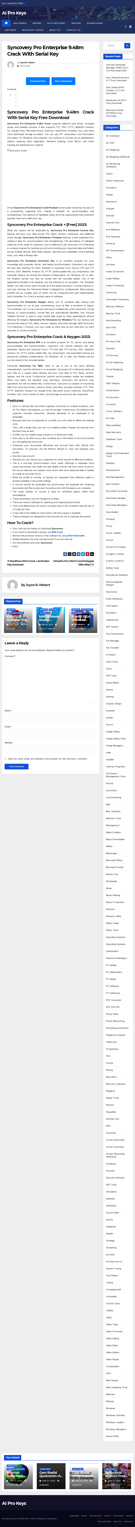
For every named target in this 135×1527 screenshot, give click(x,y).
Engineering (112, 619)
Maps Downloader (115, 839)
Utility (109, 1317)
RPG (108, 1126)
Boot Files (111, 327)
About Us (55, 30)
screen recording (115, 1147)
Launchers (111, 790)
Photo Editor (112, 1014)
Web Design (112, 1380)
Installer (110, 759)
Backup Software (115, 306)
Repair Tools (112, 1098)
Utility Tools (112, 1324)
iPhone (109, 783)
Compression (112, 390)
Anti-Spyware (113, 236)
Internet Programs (115, 766)
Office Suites (112, 923)
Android (110, 215)
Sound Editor (112, 1212)
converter (111, 404)
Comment (10, 656)
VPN (108, 1373)
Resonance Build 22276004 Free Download (114, 113)
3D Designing (112, 149)
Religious (110, 1091)
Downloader (95, 23)
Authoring (111, 292)
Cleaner (110, 376)
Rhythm (110, 1105)
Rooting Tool (112, 1119)
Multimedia (20, 23)
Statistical (111, 1226)
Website (8, 742)
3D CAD (110, 142)
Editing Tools (112, 568)
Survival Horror (114, 1261)
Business (110, 348)
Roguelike (111, 1112)
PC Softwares (113, 993)
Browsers (111, 334)
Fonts (109, 668)
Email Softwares (114, 598)
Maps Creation (113, 832)
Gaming (110, 696)
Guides (109, 717)
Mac (108, 804)
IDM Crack (57, 532)
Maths (109, 846)
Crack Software (114, 411)
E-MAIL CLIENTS (115, 561)
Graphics (110, 710)
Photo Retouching (115, 1021)
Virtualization (112, 1366)
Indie (108, 752)
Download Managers (116, 505)
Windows (11, 610)
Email (8, 726)
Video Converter (114, 1331)
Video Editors (112, 1352)
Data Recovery (56, 23)
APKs (109, 257)
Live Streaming (113, 797)
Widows (76, 23)
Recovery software (115, 1084)
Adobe (109, 194)
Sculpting (111, 1163)
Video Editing (112, 1338)
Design (109, 446)
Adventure (111, 201)
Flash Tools (112, 661)
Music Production (115, 902)
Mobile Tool (112, 874)
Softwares (111, 1205)
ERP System (112, 626)
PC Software (112, 986)
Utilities (109, 1310)
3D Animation (113, 136)
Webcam (110, 1394)
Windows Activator (15, 613)
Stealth (109, 1233)
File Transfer (112, 647)
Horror (109, 724)
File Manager (112, 640)
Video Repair (112, 1359)
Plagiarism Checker (116, 1035)
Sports (109, 1219)
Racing (109, 1070)
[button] (126, 26)
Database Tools (114, 439)
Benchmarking (113, 320)
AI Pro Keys (14, 13)
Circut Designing (114, 369)
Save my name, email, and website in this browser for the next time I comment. (47, 758)
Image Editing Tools (116, 738)
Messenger (111, 853)
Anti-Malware (113, 229)
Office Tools (112, 930)
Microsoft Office (32, 30)
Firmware (111, 654)
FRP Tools (111, 675)
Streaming (111, 1247)
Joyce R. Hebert (27, 62)
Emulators (111, 612)
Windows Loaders (115, 1422)
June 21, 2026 (16, 1481)
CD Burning (112, 355)
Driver (109, 526)
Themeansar (51, 1519)
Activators (111, 187)
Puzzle (109, 1063)
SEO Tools (111, 1184)
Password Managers (116, 958)
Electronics (111, 591)
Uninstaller (111, 1296)
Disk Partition (113, 484)
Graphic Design (114, 703)
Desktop (110, 463)
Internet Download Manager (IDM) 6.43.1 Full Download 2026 (117, 67)
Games (109, 689)
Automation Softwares (117, 299)
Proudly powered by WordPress (15, 1519)
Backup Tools (113, 313)
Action (109, 173)
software (110, 1198)
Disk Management (115, 477)
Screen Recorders (115, 1140)
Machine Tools (113, 818)
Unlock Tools (113, 1303)
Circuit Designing (114, 362)
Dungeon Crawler (115, 554)
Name (8, 710)
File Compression (115, 633)
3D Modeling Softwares (118, 156)
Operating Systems (115, 937)
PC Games (111, 965)
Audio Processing (115, 285)
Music (109, 888)
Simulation (111, 1191)
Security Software (115, 1177)
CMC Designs (113, 383)
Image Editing (113, 731)
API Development (115, 250)
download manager (116, 498)
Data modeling (113, 425)
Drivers (37, 23)
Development (87, 610)
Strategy (110, 1240)
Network (110, 909)
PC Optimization (114, 972)
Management (112, 825)
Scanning (111, 1133)
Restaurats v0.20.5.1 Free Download (115, 1476)
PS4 (108, 1056)
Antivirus (10, 30)
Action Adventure (115, 180)
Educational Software (117, 575)
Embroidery (112, 605)
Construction (112, 397)
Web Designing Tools (116, 1387)
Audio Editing (112, 278)
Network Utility (113, 916)
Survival (110, 1254)
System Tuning (113, 1268)
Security (110, 1170)
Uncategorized (113, 1289)
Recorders (111, 1077)
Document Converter (117, 491)
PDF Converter (114, 1000)
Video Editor (45, 613)
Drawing (110, 519)
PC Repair (111, 979)
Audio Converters (115, 271)
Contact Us (73, 30)
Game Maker (112, 682)
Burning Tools (113, 341)
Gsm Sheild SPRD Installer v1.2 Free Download (115, 90)
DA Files (110, 418)
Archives (110, 264)
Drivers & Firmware (116, 547)
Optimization (112, 951)
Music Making (113, 895)
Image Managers (114, 745)
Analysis (110, 208)
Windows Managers (116, 1429)
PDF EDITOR (112, 1007)
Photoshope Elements (117, 1028)
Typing (109, 1282)
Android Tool (112, 222)
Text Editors (112, 1275)
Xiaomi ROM (112, 1436)
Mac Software (113, 811)
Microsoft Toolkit (114, 867)
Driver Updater (113, 533)
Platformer (111, 1042)
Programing (77, 613)
